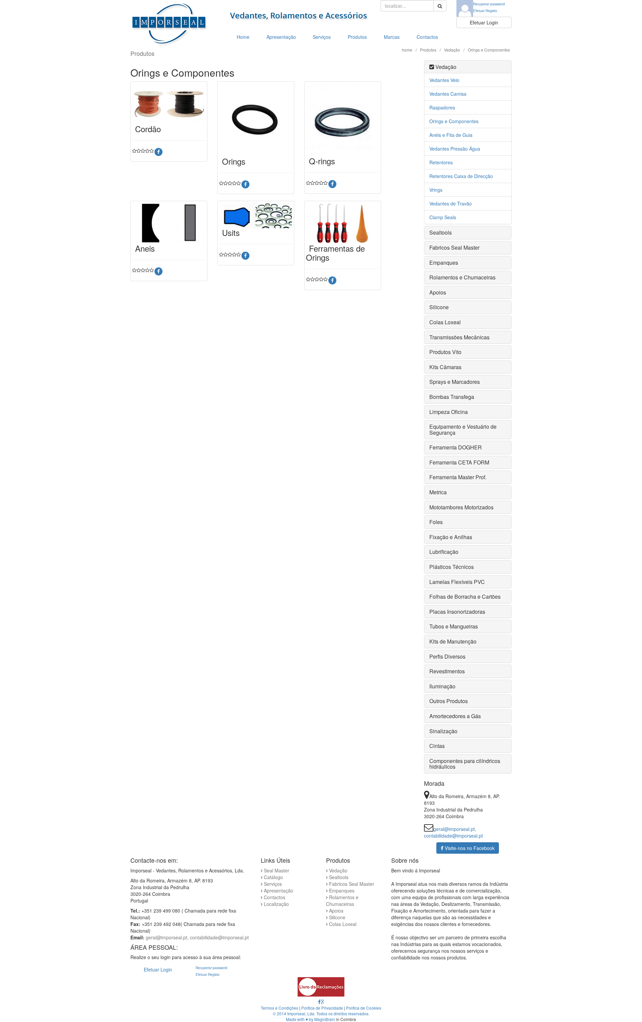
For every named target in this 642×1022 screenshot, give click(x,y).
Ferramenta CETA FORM (459, 462)
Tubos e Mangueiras (453, 626)
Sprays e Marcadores (454, 382)
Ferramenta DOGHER (455, 447)
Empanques (443, 262)
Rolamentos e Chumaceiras (462, 277)
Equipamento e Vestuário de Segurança (463, 429)
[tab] (468, 67)
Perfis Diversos (447, 656)
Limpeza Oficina (448, 412)
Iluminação (442, 686)
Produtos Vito (445, 352)
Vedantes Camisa (447, 93)
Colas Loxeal (445, 322)
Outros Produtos (448, 701)
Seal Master (276, 870)
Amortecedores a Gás (455, 716)
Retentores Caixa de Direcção (461, 176)
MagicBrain (324, 1019)
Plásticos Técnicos (451, 567)
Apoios (437, 292)
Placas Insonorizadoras (457, 611)
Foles (436, 522)
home (407, 50)
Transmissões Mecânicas (459, 337)
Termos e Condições (279, 1008)
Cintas (437, 746)
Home (243, 36)
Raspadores (442, 107)
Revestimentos (447, 671)
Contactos (427, 36)
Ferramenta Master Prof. (458, 477)
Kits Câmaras (445, 367)
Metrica (438, 492)
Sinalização (443, 731)
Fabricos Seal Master (454, 247)
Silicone (439, 307)
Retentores (441, 162)
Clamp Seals (442, 217)
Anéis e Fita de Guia (450, 135)
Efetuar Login (484, 22)
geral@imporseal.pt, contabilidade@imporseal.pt (453, 832)
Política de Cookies (363, 1008)
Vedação (452, 50)
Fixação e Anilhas (450, 537)
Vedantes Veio (444, 80)
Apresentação (281, 36)
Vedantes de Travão (450, 203)
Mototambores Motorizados (461, 507)
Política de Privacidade (322, 1008)
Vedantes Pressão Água (454, 148)
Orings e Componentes (453, 121)
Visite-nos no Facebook (469, 848)
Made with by (300, 1019)
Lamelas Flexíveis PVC (457, 582)
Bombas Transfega (451, 397)
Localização (276, 904)
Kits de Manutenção (452, 641)
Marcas (392, 36)
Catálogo (273, 877)
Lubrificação (443, 552)
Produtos (357, 36)
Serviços (322, 36)
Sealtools (440, 232)
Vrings (435, 189)
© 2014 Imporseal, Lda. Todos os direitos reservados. (321, 1013)
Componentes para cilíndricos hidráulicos (464, 764)
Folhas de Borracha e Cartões (465, 596)
